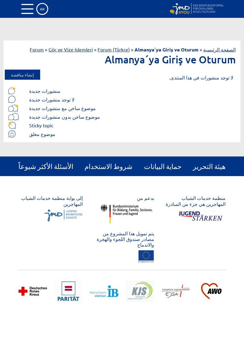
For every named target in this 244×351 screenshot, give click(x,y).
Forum (37, 49)
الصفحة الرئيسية (219, 49)
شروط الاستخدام (108, 166)
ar (42, 9)
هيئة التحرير (209, 166)
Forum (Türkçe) (114, 49)
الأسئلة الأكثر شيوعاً (45, 166)
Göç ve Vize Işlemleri (71, 49)
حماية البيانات (163, 166)
